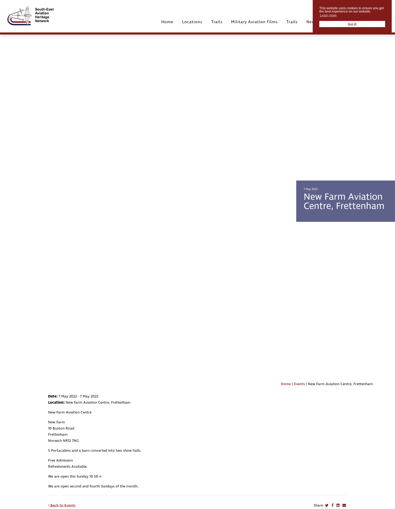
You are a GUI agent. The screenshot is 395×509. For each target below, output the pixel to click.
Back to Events (62, 505)
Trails (216, 22)
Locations (192, 22)
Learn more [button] (328, 15)
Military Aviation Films (254, 22)
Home (167, 22)
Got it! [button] (352, 24)
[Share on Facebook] (332, 505)
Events (299, 384)
